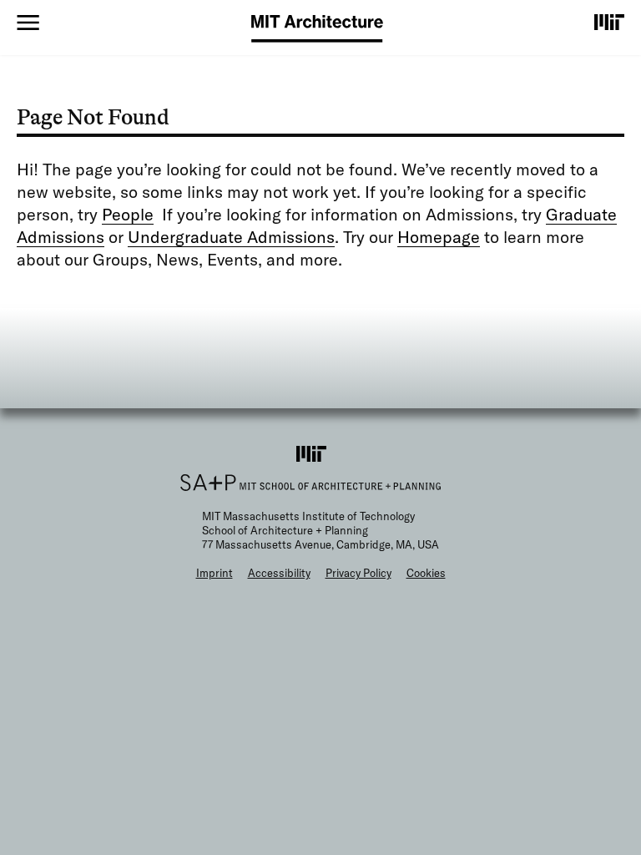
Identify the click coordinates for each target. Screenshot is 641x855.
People (128, 214)
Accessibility (279, 572)
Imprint (214, 572)
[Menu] (28, 22)
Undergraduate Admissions (231, 236)
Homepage (438, 236)
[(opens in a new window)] (609, 21)
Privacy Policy (358, 572)
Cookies (426, 572)
